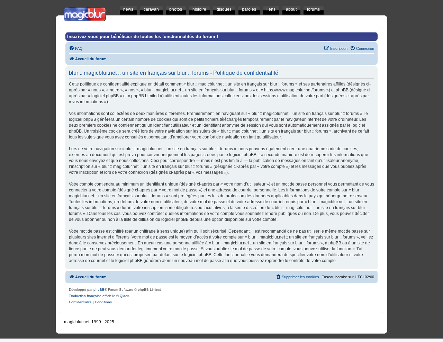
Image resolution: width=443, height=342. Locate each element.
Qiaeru (125, 296)
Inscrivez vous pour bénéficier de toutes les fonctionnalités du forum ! (142, 36)
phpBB (99, 289)
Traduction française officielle (92, 296)
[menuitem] (76, 48)
